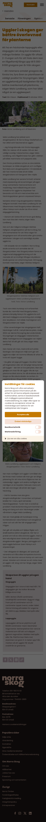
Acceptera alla (23, 414)
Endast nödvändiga (23, 421)
